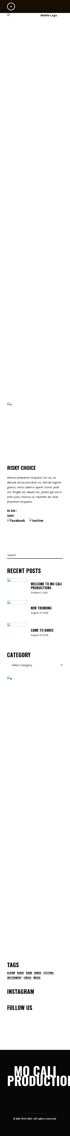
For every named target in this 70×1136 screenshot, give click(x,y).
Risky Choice (21, 467)
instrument (14, 977)
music (37, 977)
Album (11, 973)
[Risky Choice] (35, 430)
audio (20, 973)
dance (37, 973)
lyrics (27, 977)
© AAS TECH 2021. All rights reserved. (35, 1118)
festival (48, 973)
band (29, 973)
